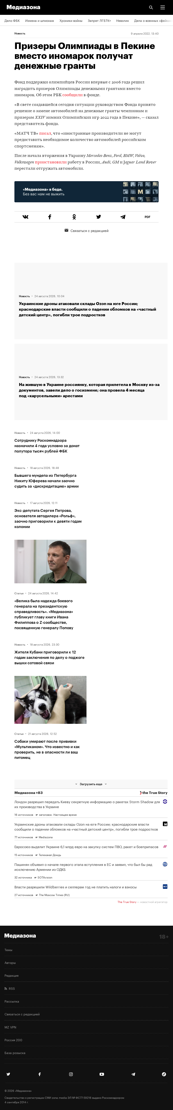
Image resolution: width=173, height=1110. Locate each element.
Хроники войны (70, 20)
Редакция (11, 975)
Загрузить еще (91, 784)
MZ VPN (10, 1026)
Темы (8, 949)
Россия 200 (13, 1039)
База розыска (15, 1052)
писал (45, 134)
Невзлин (122, 20)
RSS (11, 988)
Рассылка (12, 1001)
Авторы (10, 962)
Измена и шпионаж (39, 20)
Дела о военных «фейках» (153, 20)
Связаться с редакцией (90, 230)
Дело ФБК (12, 20)
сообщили (72, 95)
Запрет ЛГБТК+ (99, 20)
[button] (162, 7)
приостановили (51, 162)
